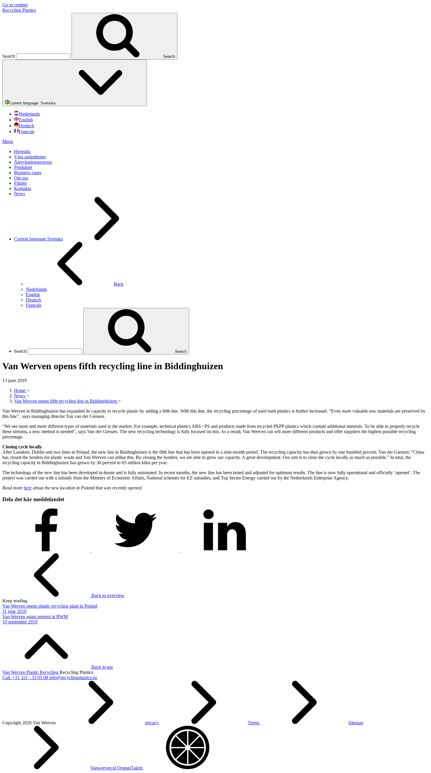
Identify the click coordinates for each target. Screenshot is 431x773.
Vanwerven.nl (103, 767)
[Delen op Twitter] (136, 550)
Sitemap (355, 722)
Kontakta (22, 188)
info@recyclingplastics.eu (73, 677)
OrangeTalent (130, 767)
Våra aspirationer (30, 156)
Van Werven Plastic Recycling (31, 672)
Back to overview (107, 595)
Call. (25, 677)
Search (9, 56)
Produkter (23, 167)
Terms (254, 722)
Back (118, 284)
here (28, 487)
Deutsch (26, 125)
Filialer (20, 183)
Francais (26, 131)
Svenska (33, 103)
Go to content (15, 4)
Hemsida (22, 151)
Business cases (27, 172)
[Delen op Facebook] (46, 550)
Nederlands (29, 113)
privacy (152, 722)
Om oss (21, 177)
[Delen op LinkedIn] (225, 550)
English (26, 119)
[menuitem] (221, 151)
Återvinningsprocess (33, 162)
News (19, 193)
